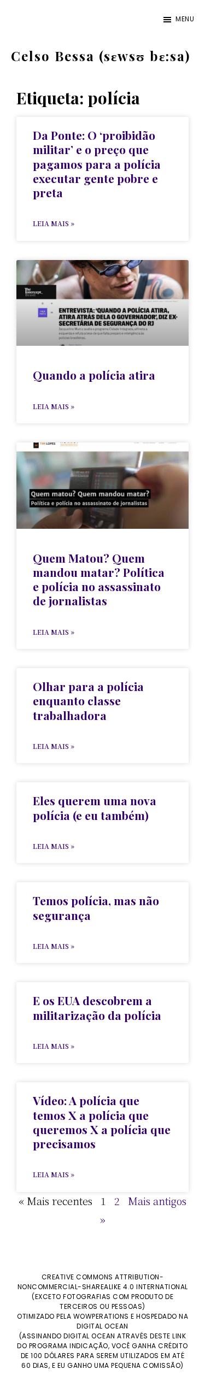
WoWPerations (101, 1316)
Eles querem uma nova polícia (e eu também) (94, 807)
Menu (184, 18)
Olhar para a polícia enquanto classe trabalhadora (88, 700)
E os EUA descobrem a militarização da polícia (97, 1007)
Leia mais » (53, 223)
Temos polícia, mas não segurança (96, 907)
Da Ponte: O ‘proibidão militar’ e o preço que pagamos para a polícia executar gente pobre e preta (97, 163)
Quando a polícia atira (94, 374)
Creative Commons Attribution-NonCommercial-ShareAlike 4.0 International (102, 1281)
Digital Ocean (102, 1326)
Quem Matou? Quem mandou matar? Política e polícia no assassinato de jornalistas (99, 579)
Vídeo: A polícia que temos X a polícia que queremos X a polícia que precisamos (102, 1122)
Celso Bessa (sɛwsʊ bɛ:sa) (100, 55)
